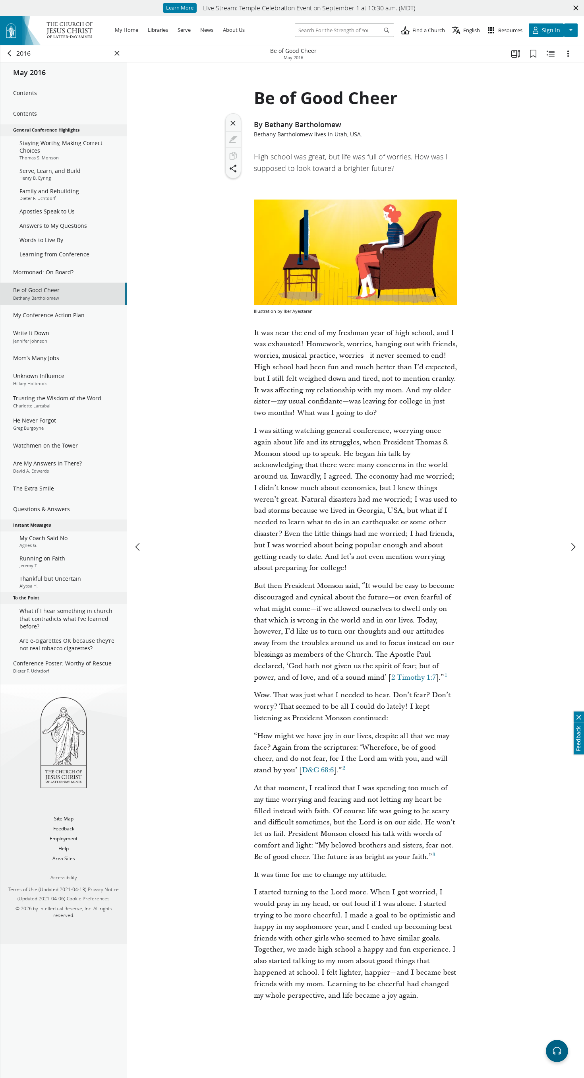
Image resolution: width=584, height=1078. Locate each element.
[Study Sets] (516, 53)
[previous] (138, 547)
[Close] (233, 123)
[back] (10, 53)
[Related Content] (551, 53)
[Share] (233, 168)
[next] (573, 547)
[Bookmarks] (533, 53)
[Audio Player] (557, 1051)
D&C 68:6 (318, 770)
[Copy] (233, 155)
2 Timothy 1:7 (413, 677)
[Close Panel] (117, 53)
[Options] (568, 53)
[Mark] (233, 139)
